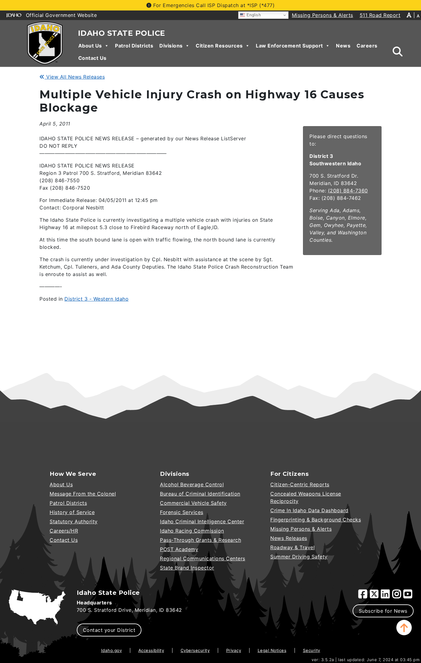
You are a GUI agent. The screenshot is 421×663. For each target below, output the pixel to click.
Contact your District (109, 630)
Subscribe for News (383, 611)
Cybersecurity (195, 650)
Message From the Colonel (83, 494)
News (343, 46)
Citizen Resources (219, 46)
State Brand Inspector (187, 568)
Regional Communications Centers (202, 558)
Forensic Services (181, 512)
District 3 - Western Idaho (96, 299)
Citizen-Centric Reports (299, 484)
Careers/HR (64, 531)
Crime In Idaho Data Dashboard (309, 510)
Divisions (171, 46)
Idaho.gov (111, 650)
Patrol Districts (134, 46)
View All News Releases (75, 77)
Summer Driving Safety (299, 557)
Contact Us (92, 58)
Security (311, 650)
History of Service (72, 512)
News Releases (288, 538)
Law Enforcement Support (289, 46)
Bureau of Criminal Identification (200, 494)
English (253, 15)
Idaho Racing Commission (192, 531)
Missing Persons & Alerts (301, 529)
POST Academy (179, 549)
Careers (367, 46)
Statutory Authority (74, 521)
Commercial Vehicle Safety (193, 503)
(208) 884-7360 (348, 190)
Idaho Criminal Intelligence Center (202, 521)
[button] (404, 627)
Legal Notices (272, 650)
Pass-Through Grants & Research (200, 540)
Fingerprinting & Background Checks (315, 520)
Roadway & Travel (292, 547)
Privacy (233, 650)
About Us (90, 46)
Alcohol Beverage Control (192, 484)
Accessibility (151, 650)
